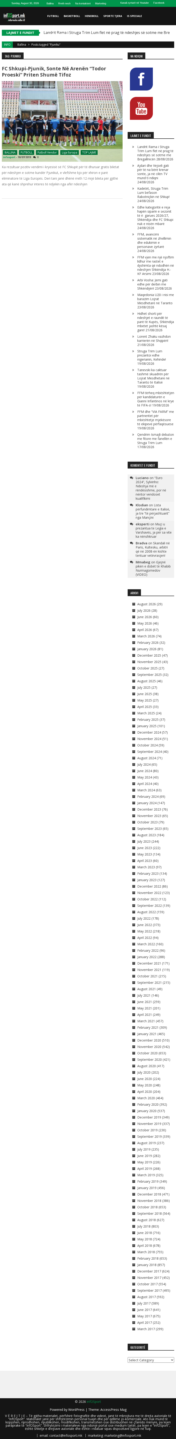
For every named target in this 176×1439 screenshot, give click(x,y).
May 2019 (144, 1162)
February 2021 (148, 1027)
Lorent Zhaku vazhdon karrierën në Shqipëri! (154, 338)
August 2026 (146, 604)
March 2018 (146, 1252)
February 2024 (148, 796)
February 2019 (148, 1181)
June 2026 (144, 617)
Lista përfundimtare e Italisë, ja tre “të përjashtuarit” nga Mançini (153, 511)
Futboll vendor (47, 152)
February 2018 (148, 1258)
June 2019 (144, 1156)
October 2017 (147, 1284)
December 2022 (149, 886)
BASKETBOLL (72, 16)
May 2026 (144, 623)
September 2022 (149, 905)
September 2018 (149, 1213)
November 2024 (149, 739)
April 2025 (144, 706)
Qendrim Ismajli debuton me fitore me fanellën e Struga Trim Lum (155, 438)
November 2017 (149, 1277)
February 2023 (148, 873)
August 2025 (146, 681)
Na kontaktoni (83, 3)
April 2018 (144, 1245)
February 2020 (148, 1104)
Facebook (159, 2)
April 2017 (144, 1322)
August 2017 (146, 1297)
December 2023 (149, 809)
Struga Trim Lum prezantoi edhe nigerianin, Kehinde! (151, 355)
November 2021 (149, 970)
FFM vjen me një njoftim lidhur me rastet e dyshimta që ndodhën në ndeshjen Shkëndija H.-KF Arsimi (155, 265)
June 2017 (144, 1309)
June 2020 (144, 1079)
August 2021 (146, 989)
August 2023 (146, 835)
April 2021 (144, 1014)
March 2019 (146, 1175)
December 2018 (149, 1194)
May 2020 (144, 1085)
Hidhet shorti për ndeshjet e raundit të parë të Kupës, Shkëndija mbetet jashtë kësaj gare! (155, 321)
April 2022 (144, 937)
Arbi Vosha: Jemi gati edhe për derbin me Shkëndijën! (152, 284)
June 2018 (144, 1233)
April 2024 (144, 783)
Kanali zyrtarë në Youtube (134, 2)
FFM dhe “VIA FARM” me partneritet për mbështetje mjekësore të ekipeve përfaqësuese (155, 417)
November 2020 (149, 1046)
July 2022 (144, 918)
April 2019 (144, 1168)
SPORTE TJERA (112, 16)
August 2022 (146, 912)
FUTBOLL (53, 16)
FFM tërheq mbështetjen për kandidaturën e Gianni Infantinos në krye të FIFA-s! (155, 399)
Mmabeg (143, 562)
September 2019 (149, 1136)
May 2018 (144, 1239)
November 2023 (149, 816)
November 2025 (149, 662)
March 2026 (146, 636)
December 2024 (149, 732)
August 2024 (146, 758)
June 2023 (144, 848)
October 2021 (147, 976)
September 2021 (149, 982)
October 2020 (147, 1053)
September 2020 (149, 1059)
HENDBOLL (92, 16)
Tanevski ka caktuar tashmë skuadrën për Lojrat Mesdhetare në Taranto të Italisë (153, 376)
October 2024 (147, 745)
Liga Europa (69, 152)
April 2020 (144, 1091)
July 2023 (144, 841)
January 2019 (147, 1188)
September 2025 (149, 674)
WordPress (76, 1409)
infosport (9, 157)
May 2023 (144, 854)
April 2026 (144, 630)
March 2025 (146, 713)
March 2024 (146, 790)
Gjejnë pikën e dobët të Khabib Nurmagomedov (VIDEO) (153, 568)
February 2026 (148, 642)
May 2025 (144, 700)
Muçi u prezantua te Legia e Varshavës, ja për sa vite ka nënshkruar (154, 530)
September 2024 (149, 751)
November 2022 (149, 893)
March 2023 (146, 867)
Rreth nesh (64, 3)
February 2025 (148, 719)
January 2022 (147, 957)
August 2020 (146, 1066)
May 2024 (144, 777)
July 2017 (144, 1303)
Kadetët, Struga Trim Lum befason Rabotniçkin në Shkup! (153, 192)
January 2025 (147, 726)
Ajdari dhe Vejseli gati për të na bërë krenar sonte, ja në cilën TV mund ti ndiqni (153, 171)
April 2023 (144, 860)
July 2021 (144, 995)
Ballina (50, 3)
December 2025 (149, 655)
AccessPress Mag (113, 1409)
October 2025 (147, 668)
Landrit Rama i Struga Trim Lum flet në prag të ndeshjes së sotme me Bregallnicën (155, 153)
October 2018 (147, 1207)
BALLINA (10, 152)
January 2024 (147, 803)
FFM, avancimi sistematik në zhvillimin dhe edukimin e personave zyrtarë (154, 240)
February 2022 (148, 950)
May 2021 (144, 1008)
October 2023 (147, 822)
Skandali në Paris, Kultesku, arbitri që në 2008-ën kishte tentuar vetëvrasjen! (153, 549)
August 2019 (146, 1143)
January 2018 (147, 1265)
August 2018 (146, 1220)
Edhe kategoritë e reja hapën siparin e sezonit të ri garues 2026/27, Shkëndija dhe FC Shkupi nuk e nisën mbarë (155, 215)
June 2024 (144, 771)
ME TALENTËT (56, 34)
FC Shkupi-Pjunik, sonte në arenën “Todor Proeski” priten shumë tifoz (54, 71)
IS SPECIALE (134, 16)
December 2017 (149, 1271)
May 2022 (144, 931)
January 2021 (147, 1034)
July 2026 (144, 610)
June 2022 (144, 925)
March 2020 (146, 1098)
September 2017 (149, 1290)
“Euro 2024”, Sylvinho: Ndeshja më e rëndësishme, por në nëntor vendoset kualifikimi (151, 488)
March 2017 (146, 1329)
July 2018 (144, 1226)
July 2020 (144, 1072)
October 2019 (147, 1130)
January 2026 (147, 649)
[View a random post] (170, 52)
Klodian (142, 505)
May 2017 (144, 1316)
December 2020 (149, 1040)
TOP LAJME (89, 152)
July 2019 (144, 1149)
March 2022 (146, 944)
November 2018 (149, 1200)
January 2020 (147, 1111)
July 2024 (144, 764)
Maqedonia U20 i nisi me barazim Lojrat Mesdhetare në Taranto (155, 299)
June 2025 (144, 694)
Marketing (100, 3)
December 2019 (149, 1117)
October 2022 (147, 899)
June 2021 (144, 1002)
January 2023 (147, 880)
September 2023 (149, 828)
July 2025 (144, 687)
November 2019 (149, 1123)
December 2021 (149, 963)
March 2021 (146, 1021)
